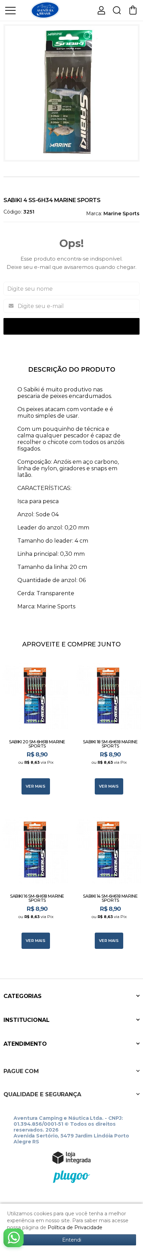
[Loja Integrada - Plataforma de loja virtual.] (71, 1157)
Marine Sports (121, 213)
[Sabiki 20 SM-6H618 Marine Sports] (35, 726)
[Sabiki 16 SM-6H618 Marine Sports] (35, 880)
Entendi (71, 1240)
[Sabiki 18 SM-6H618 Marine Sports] (108, 726)
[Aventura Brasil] (45, 9)
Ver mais (35, 786)
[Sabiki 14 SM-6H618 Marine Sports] (108, 880)
